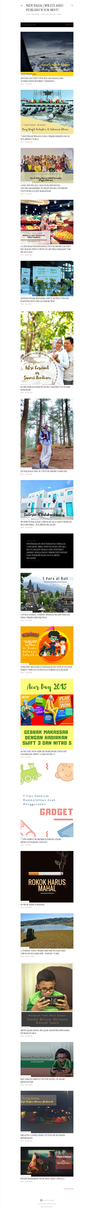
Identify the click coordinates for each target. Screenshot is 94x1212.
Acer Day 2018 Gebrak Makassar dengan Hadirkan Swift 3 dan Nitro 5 (44, 753)
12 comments (28, 474)
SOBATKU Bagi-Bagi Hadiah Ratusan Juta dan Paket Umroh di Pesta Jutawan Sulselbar (46, 668)
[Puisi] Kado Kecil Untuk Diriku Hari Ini (44, 471)
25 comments (28, 254)
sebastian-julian (52, 1203)
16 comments (28, 527)
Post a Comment (35, 561)
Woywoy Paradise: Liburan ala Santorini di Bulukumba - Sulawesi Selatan (46, 523)
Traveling (44, 14)
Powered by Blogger (48, 1200)
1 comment (28, 757)
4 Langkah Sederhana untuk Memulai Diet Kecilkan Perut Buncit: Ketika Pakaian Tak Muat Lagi (46, 249)
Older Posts (68, 1189)
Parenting (35, 14)
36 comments (28, 1181)
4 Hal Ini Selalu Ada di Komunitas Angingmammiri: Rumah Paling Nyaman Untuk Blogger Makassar (44, 188)
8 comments (28, 304)
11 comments (28, 620)
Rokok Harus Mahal (33, 904)
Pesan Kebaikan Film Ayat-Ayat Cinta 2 (42, 1178)
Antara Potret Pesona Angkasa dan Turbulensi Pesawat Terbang (42, 79)
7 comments (28, 84)
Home (28, 14)
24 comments (28, 1036)
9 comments (28, 193)
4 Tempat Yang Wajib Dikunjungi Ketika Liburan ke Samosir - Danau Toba (43, 952)
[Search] (72, 5)
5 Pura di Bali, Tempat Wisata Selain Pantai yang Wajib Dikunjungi (45, 616)
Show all (68, 24)
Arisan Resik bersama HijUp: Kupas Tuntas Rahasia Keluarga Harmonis (45, 299)
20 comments (28, 142)
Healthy (52, 14)
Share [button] (22, 84)
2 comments (28, 907)
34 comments (28, 392)
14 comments (28, 672)
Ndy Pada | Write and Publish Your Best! (44, 7)
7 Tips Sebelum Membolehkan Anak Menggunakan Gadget (41, 840)
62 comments (28, 1084)
